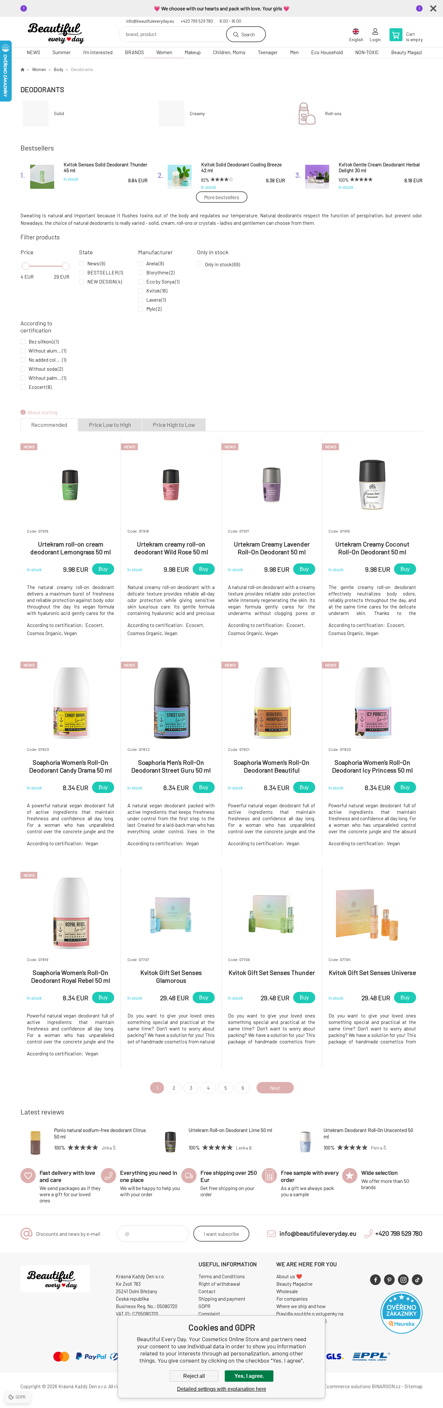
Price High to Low (174, 424)
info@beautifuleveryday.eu (150, 21)
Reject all (194, 1376)
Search (248, 34)
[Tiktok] (417, 1279)
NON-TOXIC (367, 52)
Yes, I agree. (249, 1376)
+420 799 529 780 (197, 21)
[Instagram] (403, 1279)
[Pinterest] (389, 1279)
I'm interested (98, 52)
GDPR (204, 1306)
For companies (292, 1299)
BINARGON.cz (386, 1386)
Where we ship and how (301, 1306)
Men (294, 52)
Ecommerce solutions (347, 1386)
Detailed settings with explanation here (221, 1389)
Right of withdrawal (219, 1284)
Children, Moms (229, 52)
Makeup (193, 52)
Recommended (49, 424)
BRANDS (134, 52)
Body (58, 69)
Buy (103, 569)
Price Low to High (110, 424)
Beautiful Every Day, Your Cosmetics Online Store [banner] (59, 32)
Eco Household (327, 52)
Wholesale (287, 1291)
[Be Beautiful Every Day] (22, 69)
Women (164, 52)
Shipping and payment (221, 1299)
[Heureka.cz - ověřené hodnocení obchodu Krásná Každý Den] (401, 1332)
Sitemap (413, 1386)
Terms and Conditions (221, 1276)
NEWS (33, 52)
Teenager (268, 52)
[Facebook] (375, 1279)
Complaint (209, 1314)
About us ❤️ (289, 1276)
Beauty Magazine (409, 52)
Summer (62, 52)
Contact (207, 1291)
